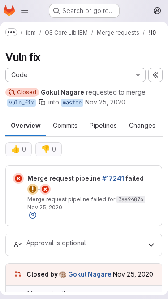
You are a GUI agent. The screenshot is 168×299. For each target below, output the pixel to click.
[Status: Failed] (18, 178)
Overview (26, 125)
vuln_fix (21, 102)
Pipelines (103, 125)
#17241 (113, 178)
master (72, 102)
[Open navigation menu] (24, 11)
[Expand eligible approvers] (151, 244)
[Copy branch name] (42, 102)
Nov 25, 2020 (105, 102)
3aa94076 (130, 199)
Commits (65, 125)
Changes (142, 125)
